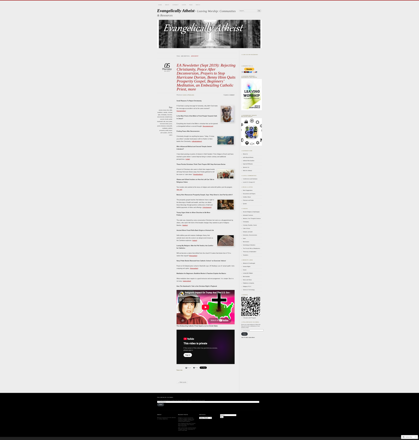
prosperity (162, 130)
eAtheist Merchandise (248, 160)
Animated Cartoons (248, 215)
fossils (166, 119)
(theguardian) (193, 256)
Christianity (246, 221)
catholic (165, 112)
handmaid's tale (161, 121)
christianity (163, 114)
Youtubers (245, 255)
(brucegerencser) (208, 126)
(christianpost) (207, 207)
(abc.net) (179, 189)
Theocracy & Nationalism (249, 251)
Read (190, 4)
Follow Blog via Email (251, 322)
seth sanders (163, 132)
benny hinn (166, 110)
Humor (244, 270)
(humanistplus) (181, 111)
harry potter (169, 121)
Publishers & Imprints (248, 283)
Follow (244, 334)
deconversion (161, 117)
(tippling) (185, 225)
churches (169, 114)
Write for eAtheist (247, 170)
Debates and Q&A (247, 231)
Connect (176, 4)
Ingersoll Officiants (248, 164)
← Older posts (182, 382)
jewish (159, 126)
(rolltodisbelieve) (197, 141)
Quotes (245, 203)
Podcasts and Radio (248, 200)
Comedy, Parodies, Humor (250, 225)
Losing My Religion (248, 273)
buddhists (160, 112)
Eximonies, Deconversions (250, 235)
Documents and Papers (249, 193)
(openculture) (187, 281)
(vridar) (187, 159)
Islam (244, 238)
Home (160, 4)
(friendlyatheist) (198, 174)
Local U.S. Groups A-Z (249, 182)
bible (171, 110)
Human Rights (246, 266)
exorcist (162, 119)
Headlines (191, 95)
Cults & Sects (246, 228)
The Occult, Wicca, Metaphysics (251, 248)
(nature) (194, 240)
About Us (245, 154)
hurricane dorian (164, 123)
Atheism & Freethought (249, 263)
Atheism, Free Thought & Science (252, 218)
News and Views (247, 279)
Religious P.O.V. (247, 286)
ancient (161, 110)
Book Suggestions (247, 190)
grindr (170, 119)
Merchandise (246, 276)
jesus (170, 123)
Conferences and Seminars (250, 179)
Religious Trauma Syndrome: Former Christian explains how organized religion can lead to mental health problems (186, 419)
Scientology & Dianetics (249, 245)
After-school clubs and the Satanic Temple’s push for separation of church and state (187, 429)
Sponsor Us (246, 167)
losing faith (169, 126)
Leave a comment (229, 95)
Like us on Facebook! (250, 54)
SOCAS (170, 132)
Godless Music (247, 197)
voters (170, 135)
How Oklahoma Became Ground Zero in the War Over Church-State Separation (186, 424)
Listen (184, 4)
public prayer (168, 130)
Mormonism (246, 241)
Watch (198, 4)
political (170, 128)
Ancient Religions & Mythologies (251, 211)
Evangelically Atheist (175, 10)
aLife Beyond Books (248, 157)
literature (163, 126)
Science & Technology (249, 289)
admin (184, 95)
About (167, 4)
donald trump (168, 117)
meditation (165, 128)
